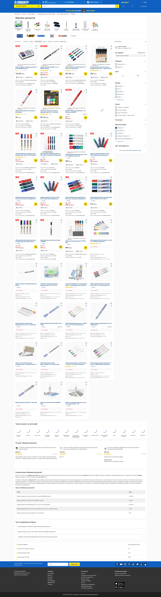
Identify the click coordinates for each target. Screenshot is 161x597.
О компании (51, 573)
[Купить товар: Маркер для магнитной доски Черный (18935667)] (60, 247)
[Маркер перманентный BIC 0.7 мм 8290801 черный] (51, 54)
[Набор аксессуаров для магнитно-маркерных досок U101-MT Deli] (51, 272)
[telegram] (137, 564)
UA (39, 2)
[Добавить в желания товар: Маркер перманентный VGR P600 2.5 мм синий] (61, 303)
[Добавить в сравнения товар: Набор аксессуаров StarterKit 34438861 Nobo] (61, 385)
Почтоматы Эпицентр (87, 588)
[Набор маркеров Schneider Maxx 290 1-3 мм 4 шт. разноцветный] (76, 54)
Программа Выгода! (86, 586)
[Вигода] (125, 2)
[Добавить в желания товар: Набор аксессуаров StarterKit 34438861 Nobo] (61, 382)
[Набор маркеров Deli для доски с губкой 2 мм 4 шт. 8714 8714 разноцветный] (76, 311)
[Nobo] (63, 35)
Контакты (50, 577)
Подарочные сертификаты (88, 584)
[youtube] (121, 564)
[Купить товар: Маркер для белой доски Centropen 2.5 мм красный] (35, 117)
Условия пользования (120, 573)
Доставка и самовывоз (87, 577)
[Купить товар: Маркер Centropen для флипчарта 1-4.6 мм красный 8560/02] (85, 117)
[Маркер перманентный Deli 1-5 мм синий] (26, 390)
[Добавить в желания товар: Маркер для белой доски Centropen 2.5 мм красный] (36, 90)
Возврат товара (85, 579)
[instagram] (125, 564)
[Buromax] (20, 35)
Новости (50, 575)
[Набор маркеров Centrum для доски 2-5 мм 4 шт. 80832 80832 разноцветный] (101, 351)
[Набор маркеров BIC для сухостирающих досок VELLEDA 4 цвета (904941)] (101, 185)
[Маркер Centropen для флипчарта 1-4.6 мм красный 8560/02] (76, 98)
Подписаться (74, 564)
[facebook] (117, 564)
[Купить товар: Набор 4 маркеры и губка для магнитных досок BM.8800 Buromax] (35, 73)
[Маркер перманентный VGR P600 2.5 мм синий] (51, 311)
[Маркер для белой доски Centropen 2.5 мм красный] (26, 98)
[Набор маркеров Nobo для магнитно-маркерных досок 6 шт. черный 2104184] (101, 54)
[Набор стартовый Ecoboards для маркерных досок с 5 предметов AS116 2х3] (26, 351)
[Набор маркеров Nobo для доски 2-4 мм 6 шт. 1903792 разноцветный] (101, 228)
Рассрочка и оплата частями (88, 575)
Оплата (83, 573)
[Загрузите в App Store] (120, 583)
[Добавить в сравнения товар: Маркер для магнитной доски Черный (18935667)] (61, 223)
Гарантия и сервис (86, 580)
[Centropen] (41, 35)
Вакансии (50, 579)
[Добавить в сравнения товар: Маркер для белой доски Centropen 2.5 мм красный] (36, 92)
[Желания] (132, 6)
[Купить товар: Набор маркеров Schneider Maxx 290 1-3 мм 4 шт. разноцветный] (85, 73)
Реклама (50, 584)
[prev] (141, 424)
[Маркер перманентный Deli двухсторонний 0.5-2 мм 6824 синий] (51, 351)
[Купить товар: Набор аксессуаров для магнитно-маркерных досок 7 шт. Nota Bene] (60, 117)
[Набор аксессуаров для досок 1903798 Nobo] (76, 228)
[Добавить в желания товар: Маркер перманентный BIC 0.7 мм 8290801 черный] (61, 46)
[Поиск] (117, 6)
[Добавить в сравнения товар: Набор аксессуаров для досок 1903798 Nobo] (86, 223)
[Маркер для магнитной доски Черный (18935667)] (51, 228)
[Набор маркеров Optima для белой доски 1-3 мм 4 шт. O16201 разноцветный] (76, 351)
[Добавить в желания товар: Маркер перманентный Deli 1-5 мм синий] (36, 382)
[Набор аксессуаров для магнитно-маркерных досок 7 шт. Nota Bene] (51, 98)
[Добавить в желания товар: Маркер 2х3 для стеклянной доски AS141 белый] (36, 264)
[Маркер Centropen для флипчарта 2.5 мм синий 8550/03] (101, 311)
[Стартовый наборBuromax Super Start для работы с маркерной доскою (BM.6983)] (76, 272)
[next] (145, 424)
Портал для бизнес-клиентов (122, 575)
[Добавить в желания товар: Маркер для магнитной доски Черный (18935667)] (61, 220)
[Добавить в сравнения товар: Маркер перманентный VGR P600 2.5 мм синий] (61, 306)
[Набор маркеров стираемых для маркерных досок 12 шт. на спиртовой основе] (26, 311)
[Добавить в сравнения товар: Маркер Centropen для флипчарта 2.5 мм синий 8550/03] (111, 306)
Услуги (83, 582)
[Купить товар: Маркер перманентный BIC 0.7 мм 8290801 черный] (60, 73)
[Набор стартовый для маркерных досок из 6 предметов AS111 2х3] (76, 390)
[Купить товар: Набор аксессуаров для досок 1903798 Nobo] (85, 247)
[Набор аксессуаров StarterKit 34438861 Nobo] (51, 390)
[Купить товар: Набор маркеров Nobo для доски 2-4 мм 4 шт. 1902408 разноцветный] (85, 161)
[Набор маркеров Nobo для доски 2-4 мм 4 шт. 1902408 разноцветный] (76, 142)
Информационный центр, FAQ (22, 573)
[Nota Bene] (52, 35)
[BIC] (30, 35)
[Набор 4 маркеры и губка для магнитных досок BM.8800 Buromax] (26, 54)
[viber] (129, 564)
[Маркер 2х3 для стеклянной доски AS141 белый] (26, 272)
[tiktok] (133, 564)
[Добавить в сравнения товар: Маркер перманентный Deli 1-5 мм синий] (36, 385)
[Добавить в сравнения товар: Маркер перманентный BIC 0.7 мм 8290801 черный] (61, 49)
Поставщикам (51, 580)
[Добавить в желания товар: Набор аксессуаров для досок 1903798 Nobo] (86, 220)
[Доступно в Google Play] (120, 587)
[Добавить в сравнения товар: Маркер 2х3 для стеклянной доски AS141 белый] (36, 266)
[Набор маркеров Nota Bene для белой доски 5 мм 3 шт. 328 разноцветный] (101, 272)
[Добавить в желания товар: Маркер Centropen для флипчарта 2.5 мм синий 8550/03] (111, 303)
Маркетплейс (51, 582)
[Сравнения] (123, 6)
